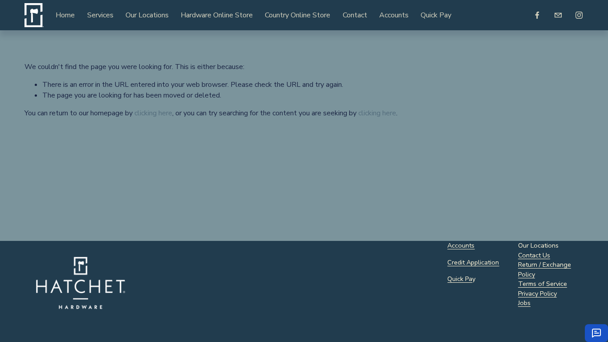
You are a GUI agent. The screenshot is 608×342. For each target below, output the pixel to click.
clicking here (153, 113)
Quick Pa (459, 278)
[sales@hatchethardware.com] (558, 15)
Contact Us (534, 255)
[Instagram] (579, 15)
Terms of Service (542, 283)
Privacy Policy (537, 293)
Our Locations (147, 15)
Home (65, 15)
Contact (355, 15)
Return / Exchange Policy (544, 269)
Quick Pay (436, 15)
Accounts (394, 15)
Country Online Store (297, 15)
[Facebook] (537, 15)
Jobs (524, 302)
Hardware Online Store (217, 15)
